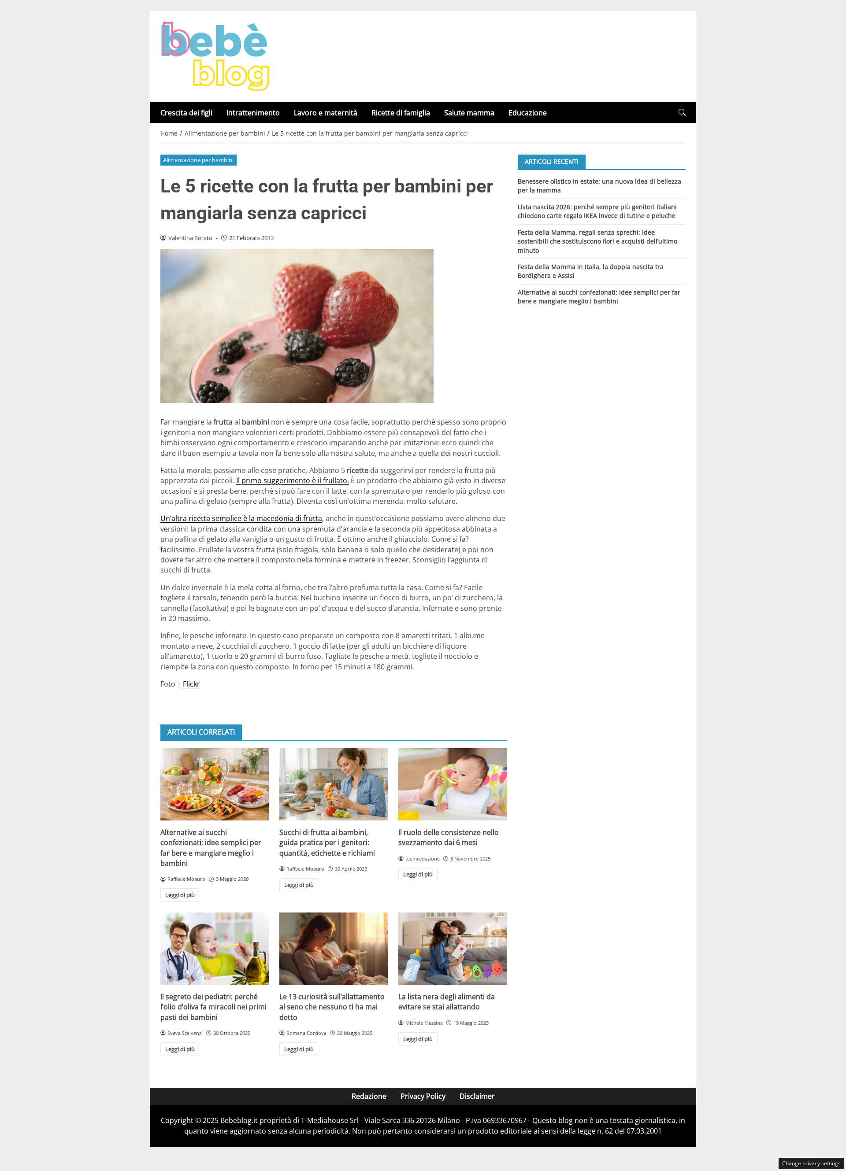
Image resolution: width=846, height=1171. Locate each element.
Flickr (191, 684)
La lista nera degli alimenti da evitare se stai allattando (446, 1002)
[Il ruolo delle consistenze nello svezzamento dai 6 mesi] (452, 784)
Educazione (527, 113)
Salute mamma (469, 113)
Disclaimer (477, 1096)
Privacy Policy (423, 1096)
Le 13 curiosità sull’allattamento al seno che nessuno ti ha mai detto (332, 1007)
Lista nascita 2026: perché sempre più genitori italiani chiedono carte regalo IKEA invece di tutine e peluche (597, 210)
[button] (682, 112)
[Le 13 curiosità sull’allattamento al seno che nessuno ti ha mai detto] (333, 948)
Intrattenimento (253, 113)
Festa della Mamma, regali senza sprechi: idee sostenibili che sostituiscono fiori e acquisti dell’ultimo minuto (597, 241)
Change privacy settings (811, 1163)
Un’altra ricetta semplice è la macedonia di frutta (241, 518)
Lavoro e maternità (325, 113)
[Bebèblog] (215, 55)
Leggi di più (180, 895)
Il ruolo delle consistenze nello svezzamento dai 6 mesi (448, 837)
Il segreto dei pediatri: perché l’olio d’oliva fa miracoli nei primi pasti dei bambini (213, 1007)
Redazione (369, 1096)
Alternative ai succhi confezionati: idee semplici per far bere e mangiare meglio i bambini (210, 847)
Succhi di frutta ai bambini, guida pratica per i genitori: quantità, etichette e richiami (327, 842)
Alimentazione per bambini (198, 160)
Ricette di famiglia (400, 113)
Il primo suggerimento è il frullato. (292, 480)
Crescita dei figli (186, 113)
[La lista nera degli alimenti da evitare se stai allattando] (452, 948)
